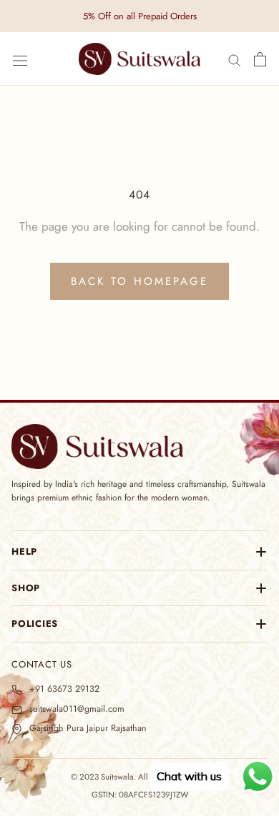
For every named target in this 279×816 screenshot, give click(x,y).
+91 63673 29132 (64, 689)
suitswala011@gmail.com (76, 709)
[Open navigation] (20, 59)
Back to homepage (139, 281)
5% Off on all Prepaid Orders (140, 16)
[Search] (234, 59)
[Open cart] (260, 59)
